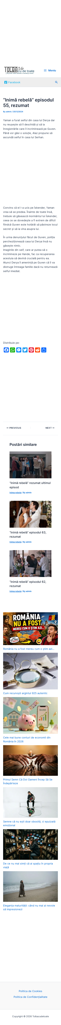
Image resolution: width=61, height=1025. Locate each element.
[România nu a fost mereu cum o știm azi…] (30, 628)
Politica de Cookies (30, 991)
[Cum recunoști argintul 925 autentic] (30, 671)
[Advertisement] (30, 31)
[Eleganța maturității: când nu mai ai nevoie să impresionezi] (30, 886)
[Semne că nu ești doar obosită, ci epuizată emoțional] (30, 802)
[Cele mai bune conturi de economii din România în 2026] (30, 715)
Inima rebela (15, 492)
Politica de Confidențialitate (30, 996)
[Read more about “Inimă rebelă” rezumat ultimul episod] (30, 464)
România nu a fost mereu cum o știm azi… (28, 648)
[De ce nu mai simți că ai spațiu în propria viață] (30, 844)
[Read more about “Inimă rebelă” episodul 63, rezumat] (30, 514)
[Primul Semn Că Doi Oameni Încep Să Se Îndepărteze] (30, 760)
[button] (56, 82)
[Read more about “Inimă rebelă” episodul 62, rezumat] (30, 563)
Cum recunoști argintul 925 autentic (25, 693)
